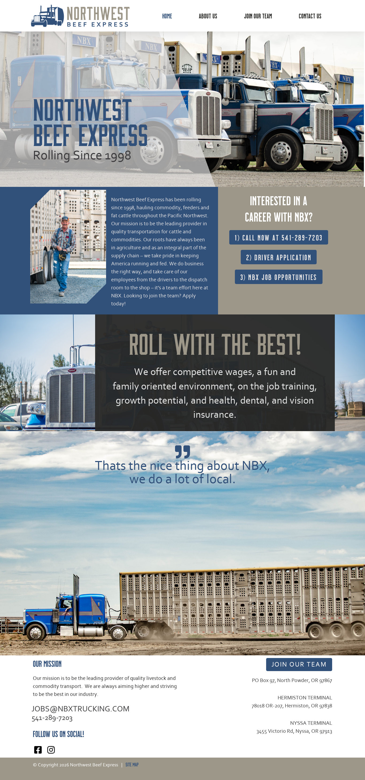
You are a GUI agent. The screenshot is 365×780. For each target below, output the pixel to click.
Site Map (130, 764)
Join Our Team (258, 16)
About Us (208, 16)
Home (167, 16)
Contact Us (310, 16)
